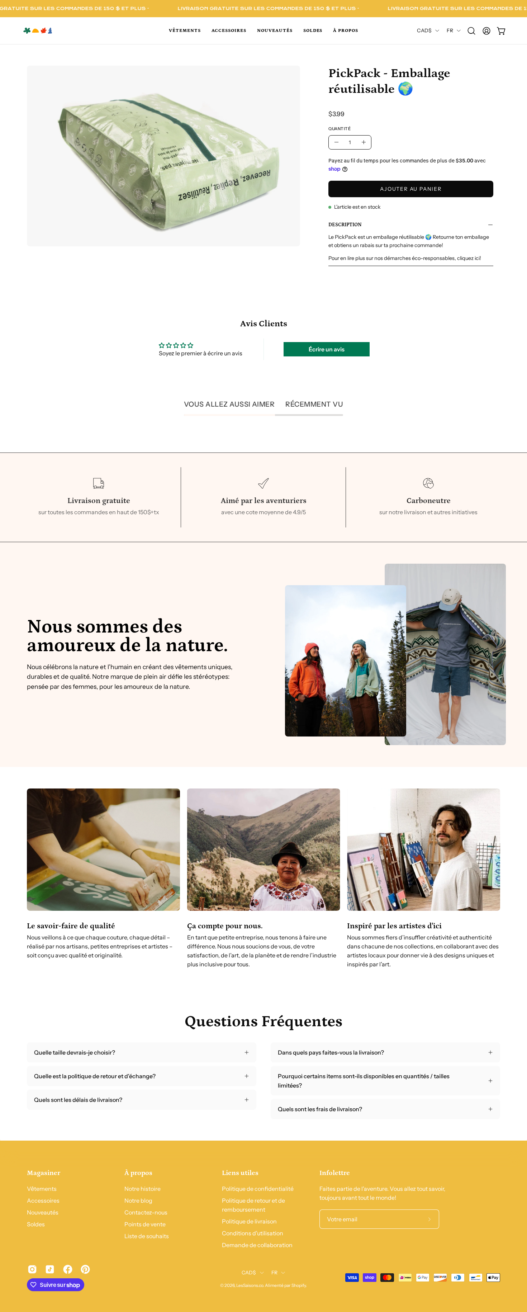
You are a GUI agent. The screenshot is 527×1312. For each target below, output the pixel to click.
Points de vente (145, 1224)
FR (450, 30)
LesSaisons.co (249, 1285)
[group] (263, 878)
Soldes (36, 1224)
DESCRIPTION (345, 225)
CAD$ (424, 30)
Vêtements (42, 1188)
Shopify (298, 1285)
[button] (184, 30)
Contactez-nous (145, 1212)
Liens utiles (240, 1173)
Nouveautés (42, 1212)
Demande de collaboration (257, 1245)
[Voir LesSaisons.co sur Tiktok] (48, 1269)
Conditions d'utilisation (252, 1233)
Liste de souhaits (146, 1236)
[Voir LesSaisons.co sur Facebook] (66, 1269)
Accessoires (43, 1200)
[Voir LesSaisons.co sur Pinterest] (84, 1269)
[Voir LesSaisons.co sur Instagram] (31, 1269)
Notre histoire (142, 1188)
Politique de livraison (249, 1221)
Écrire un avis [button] (327, 349)
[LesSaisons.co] (54, 31)
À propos (138, 1173)
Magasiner (43, 1173)
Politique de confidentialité (258, 1188)
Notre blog (138, 1200)
